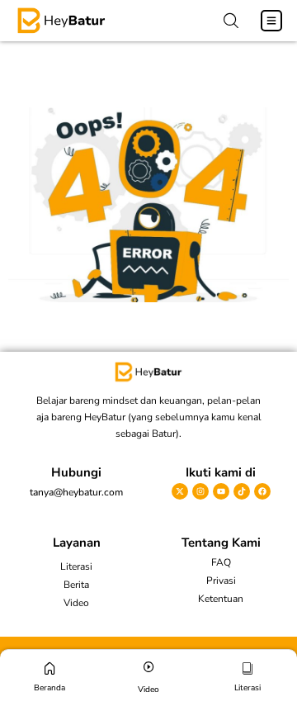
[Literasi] (248, 668)
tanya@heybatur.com (76, 492)
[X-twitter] (180, 491)
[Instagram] (200, 491)
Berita (76, 584)
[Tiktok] (241, 491)
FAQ (221, 562)
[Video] (149, 667)
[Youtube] (221, 491)
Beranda (49, 688)
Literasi (76, 566)
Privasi (221, 580)
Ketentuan (220, 598)
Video (76, 602)
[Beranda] (50, 668)
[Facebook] (262, 491)
